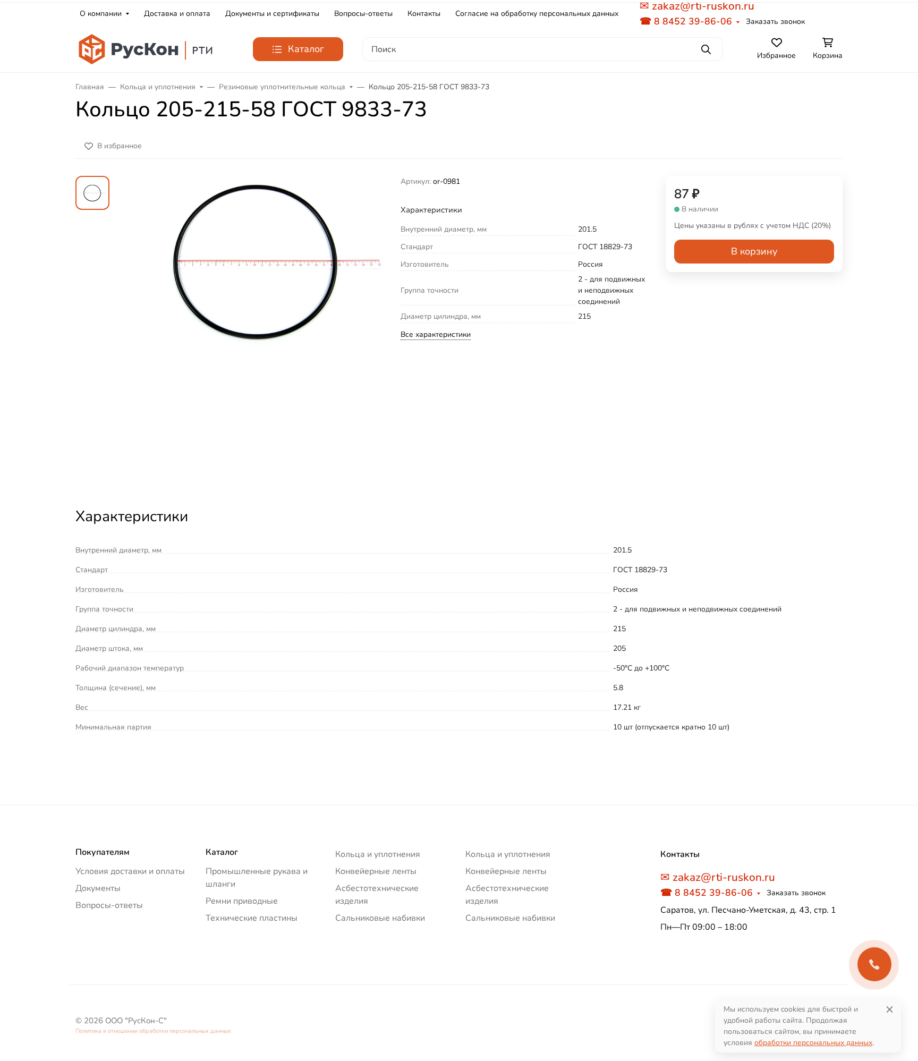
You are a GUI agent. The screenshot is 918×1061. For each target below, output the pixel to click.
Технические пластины (252, 918)
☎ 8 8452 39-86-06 (686, 21)
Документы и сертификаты (272, 14)
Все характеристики (436, 334)
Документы (98, 888)
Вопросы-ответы (363, 14)
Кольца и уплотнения (377, 854)
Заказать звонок (775, 21)
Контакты (423, 14)
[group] (257, 332)
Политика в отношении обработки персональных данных (153, 1031)
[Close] (889, 1009)
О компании (101, 14)
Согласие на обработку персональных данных (536, 14)
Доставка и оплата (177, 14)
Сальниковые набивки (380, 918)
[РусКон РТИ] (147, 49)
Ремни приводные (242, 901)
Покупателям (102, 852)
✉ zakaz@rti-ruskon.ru (717, 877)
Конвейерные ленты (375, 871)
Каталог (222, 852)
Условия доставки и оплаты (130, 871)
